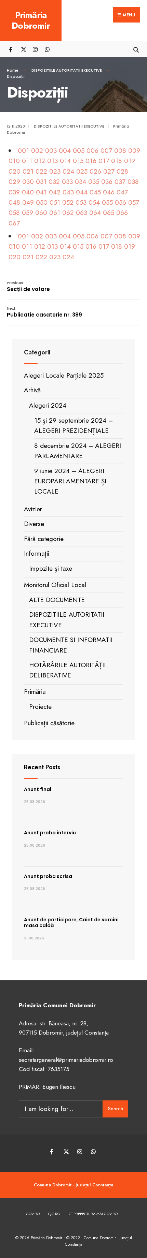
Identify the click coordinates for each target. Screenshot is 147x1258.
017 (103, 160)
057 (133, 202)
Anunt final (37, 789)
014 (65, 160)
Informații (36, 553)
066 (122, 212)
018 (116, 160)
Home (12, 70)
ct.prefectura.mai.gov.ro (93, 1213)
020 (15, 171)
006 (92, 150)
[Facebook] (11, 49)
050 (42, 202)
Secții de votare (28, 286)
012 (39, 160)
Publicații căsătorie (49, 723)
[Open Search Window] (136, 49)
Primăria (35, 691)
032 (54, 181)
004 (65, 150)
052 (68, 202)
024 (68, 171)
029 (14, 181)
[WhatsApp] (47, 49)
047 (122, 192)
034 (80, 181)
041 (41, 192)
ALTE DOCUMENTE (57, 599)
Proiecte (40, 706)
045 (95, 192)
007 (106, 150)
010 (14, 160)
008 (120, 150)
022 (41, 171)
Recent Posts (42, 767)
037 (120, 181)
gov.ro (33, 1213)
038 (133, 181)
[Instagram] (35, 49)
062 (68, 212)
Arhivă (32, 390)
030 (28, 181)
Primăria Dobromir (31, 20)
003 (51, 150)
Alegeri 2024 (47, 405)
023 (55, 171)
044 (82, 192)
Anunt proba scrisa (48, 876)
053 (81, 202)
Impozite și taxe (50, 568)
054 (94, 202)
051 (55, 202)
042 (55, 192)
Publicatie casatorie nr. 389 (44, 312)
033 (67, 181)
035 (93, 181)
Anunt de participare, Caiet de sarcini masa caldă (71, 922)
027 (109, 171)
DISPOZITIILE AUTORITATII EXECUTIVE (66, 70)
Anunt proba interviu (50, 832)
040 (28, 192)
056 (120, 202)
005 (78, 150)
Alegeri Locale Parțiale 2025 (64, 375)
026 (95, 171)
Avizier (33, 509)
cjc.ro (54, 1213)
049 (28, 202)
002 (37, 150)
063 (81, 212)
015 (78, 160)
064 (95, 212)
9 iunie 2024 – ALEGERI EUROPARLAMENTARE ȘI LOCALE (70, 481)
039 (14, 192)
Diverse (34, 523)
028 (122, 171)
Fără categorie (44, 538)
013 (52, 160)
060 (41, 212)
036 (106, 181)
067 (14, 223)
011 (27, 160)
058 (14, 212)
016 (90, 160)
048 (14, 202)
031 (41, 181)
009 (134, 150)
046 (109, 192)
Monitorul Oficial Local (55, 584)
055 (107, 202)
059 (27, 212)
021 (28, 171)
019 (129, 160)
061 (54, 212)
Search (115, 1108)
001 (23, 150)
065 (108, 212)
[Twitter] (23, 49)
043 (68, 192)
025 (82, 171)
